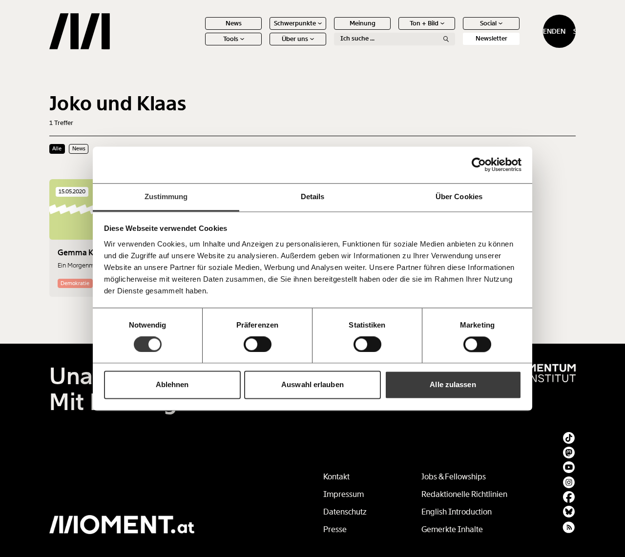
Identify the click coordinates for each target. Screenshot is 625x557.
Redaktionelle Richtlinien (464, 494)
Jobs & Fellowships (453, 477)
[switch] (257, 344)
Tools (230, 39)
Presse (335, 529)
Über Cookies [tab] (459, 196)
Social (488, 23)
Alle (57, 148)
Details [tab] (313, 196)
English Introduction (456, 512)
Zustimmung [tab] (166, 196)
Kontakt (336, 477)
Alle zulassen (453, 385)
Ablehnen (172, 385)
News (234, 23)
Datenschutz (345, 512)
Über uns (295, 39)
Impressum (343, 494)
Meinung (362, 23)
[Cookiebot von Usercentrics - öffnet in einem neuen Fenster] (478, 164)
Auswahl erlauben (312, 385)
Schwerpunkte (295, 23)
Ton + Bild (424, 23)
